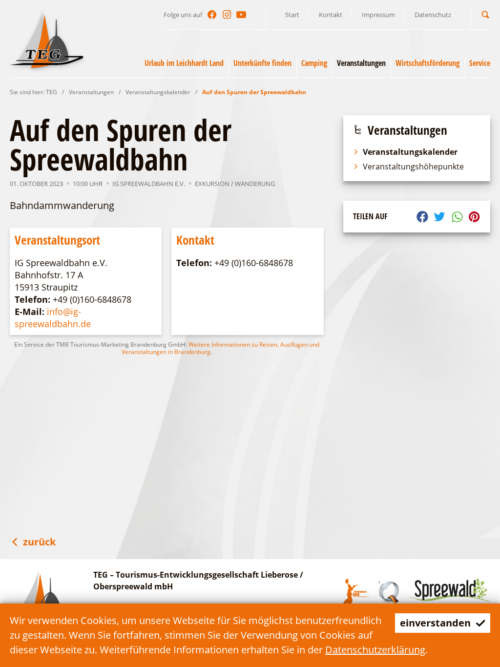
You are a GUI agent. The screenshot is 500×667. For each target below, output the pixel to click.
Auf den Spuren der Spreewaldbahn (254, 92)
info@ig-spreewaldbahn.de (53, 318)
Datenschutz (433, 14)
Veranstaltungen (91, 92)
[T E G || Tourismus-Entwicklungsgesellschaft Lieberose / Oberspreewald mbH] (46, 38)
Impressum (378, 14)
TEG (51, 92)
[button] (485, 14)
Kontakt (330, 14)
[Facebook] (212, 15)
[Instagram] (226, 15)
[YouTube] (241, 15)
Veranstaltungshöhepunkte (413, 166)
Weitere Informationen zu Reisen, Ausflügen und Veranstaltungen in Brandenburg (220, 348)
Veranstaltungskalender (157, 92)
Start (292, 14)
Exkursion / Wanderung (235, 183)
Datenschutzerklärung (375, 649)
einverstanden (435, 622)
